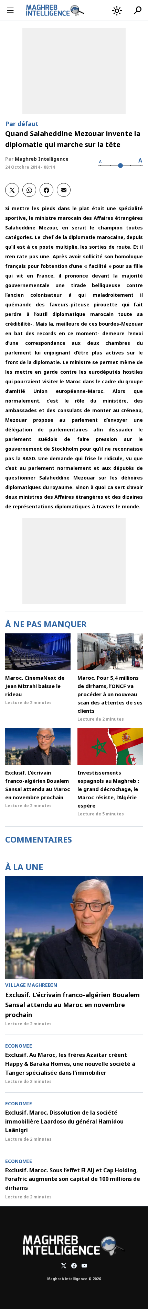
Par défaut (22, 124)
